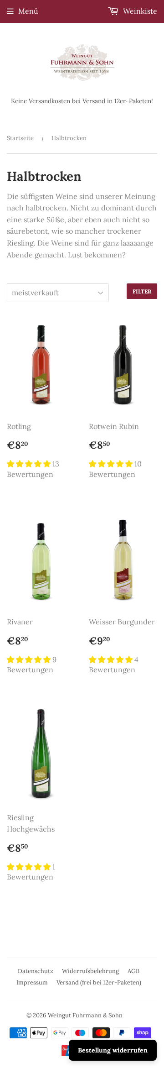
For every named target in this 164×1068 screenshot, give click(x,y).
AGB (133, 971)
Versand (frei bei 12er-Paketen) (98, 982)
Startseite (20, 138)
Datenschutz (35, 971)
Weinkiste (139, 11)
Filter (142, 291)
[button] (29, 463)
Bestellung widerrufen (113, 1050)
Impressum (32, 982)
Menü (28, 11)
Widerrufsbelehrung (90, 971)
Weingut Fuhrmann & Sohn (85, 1015)
